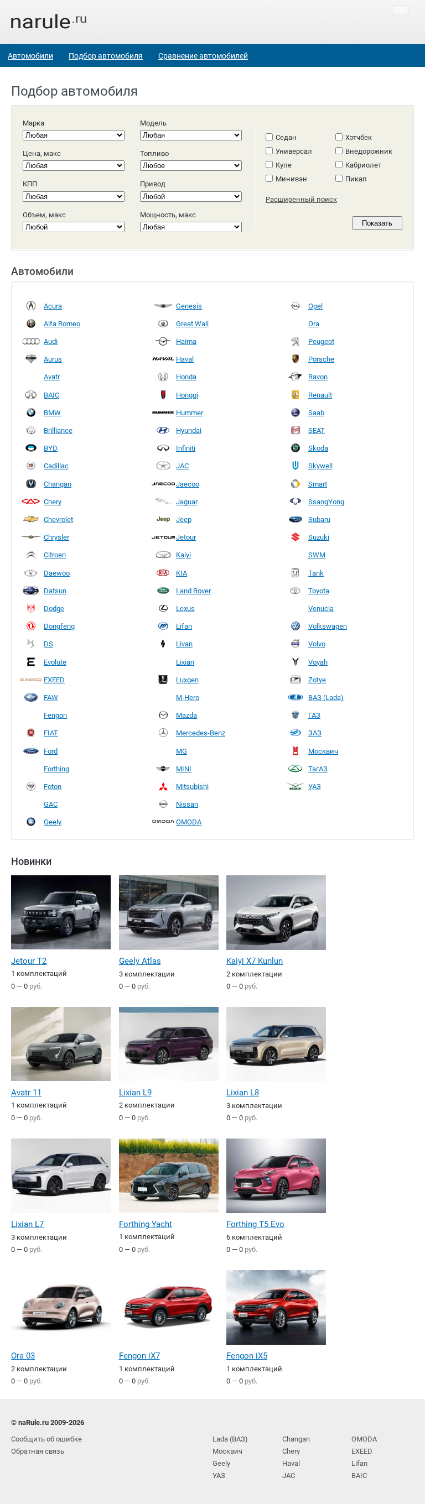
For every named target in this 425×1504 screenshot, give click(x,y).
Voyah (318, 662)
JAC (182, 466)
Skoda (318, 448)
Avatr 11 (26, 1093)
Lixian (185, 662)
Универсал (294, 151)
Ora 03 (23, 1356)
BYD (51, 448)
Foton (52, 786)
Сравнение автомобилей (203, 55)
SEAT (316, 430)
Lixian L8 (242, 1093)
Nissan (187, 804)
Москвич (323, 751)
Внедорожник (368, 151)
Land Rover (193, 591)
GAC (51, 804)
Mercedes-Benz (200, 733)
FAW (51, 697)
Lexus (185, 608)
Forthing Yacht (145, 1224)
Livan (184, 644)
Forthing (56, 769)
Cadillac (56, 466)
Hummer (189, 413)
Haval (185, 359)
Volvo (316, 644)
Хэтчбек (358, 137)
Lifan (184, 626)
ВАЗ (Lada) (326, 697)
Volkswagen (327, 626)
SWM (316, 555)
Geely (52, 822)
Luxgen (187, 680)
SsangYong (326, 502)
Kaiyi (183, 555)
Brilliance (58, 430)
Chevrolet (58, 519)
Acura (53, 306)
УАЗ (314, 786)
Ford (51, 751)
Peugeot (321, 341)
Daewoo (57, 573)
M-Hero (187, 697)
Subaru (319, 519)
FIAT (51, 733)
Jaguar (187, 502)
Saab (316, 413)
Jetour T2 (28, 961)
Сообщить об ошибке (46, 1439)
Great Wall (192, 324)
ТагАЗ (318, 769)
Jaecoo (187, 484)
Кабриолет (363, 165)
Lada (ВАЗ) (230, 1439)
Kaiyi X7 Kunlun (254, 961)
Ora (313, 324)
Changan (57, 484)
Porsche (321, 359)
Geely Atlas (140, 961)
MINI (183, 769)
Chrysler (56, 537)
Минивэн (291, 179)
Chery (52, 502)
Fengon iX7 (139, 1356)
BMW (52, 413)
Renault (320, 395)
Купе (284, 165)
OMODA (188, 822)
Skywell (320, 466)
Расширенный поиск (301, 199)
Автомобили (30, 55)
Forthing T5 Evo (255, 1224)
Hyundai (188, 430)
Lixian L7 (27, 1224)
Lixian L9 (135, 1093)
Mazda (186, 715)
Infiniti (185, 448)
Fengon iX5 (246, 1356)
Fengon (55, 715)
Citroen (55, 555)
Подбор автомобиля (106, 55)
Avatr (52, 377)
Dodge (54, 608)
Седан (286, 137)
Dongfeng (59, 626)
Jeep (183, 519)
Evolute (55, 662)
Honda (186, 377)
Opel (315, 306)
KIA (181, 573)
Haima (186, 341)
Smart (317, 484)
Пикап (356, 179)
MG (181, 751)
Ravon (318, 377)
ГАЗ (314, 715)
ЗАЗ (315, 733)
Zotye (317, 680)
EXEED (54, 680)
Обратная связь (37, 1451)
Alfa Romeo (62, 324)
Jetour (186, 537)
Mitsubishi (192, 786)
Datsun (55, 591)
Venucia (321, 608)
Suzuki (318, 537)
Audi (51, 341)
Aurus (53, 359)
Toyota (318, 591)
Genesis (189, 306)
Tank (316, 573)
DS (48, 644)
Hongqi (187, 395)
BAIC (51, 395)
